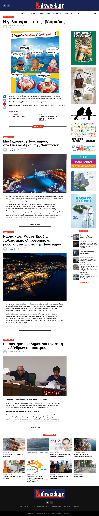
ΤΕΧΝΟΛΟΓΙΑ (68, 13)
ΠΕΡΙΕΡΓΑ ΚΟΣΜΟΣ (58, 13)
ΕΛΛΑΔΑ (48, 13)
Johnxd (11, 150)
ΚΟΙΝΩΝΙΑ (32, 13)
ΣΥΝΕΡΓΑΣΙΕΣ (40, 13)
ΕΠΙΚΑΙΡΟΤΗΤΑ (23, 13)
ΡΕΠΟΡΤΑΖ (77, 13)
